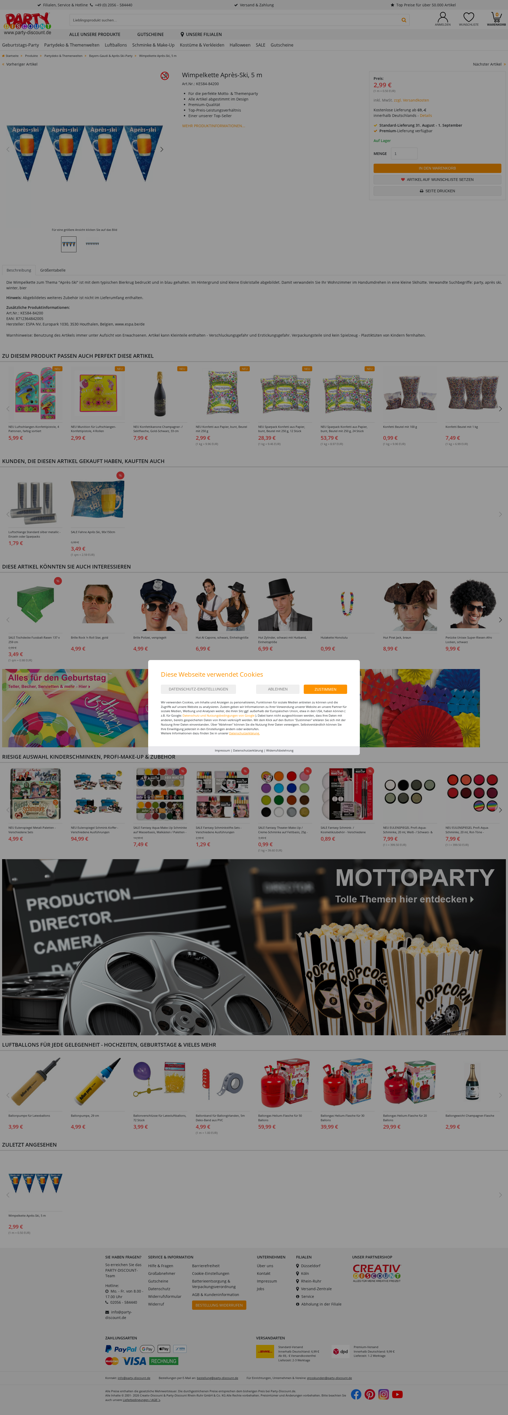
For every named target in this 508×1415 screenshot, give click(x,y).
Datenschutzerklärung (248, 750)
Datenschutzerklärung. (244, 733)
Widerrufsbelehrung (279, 750)
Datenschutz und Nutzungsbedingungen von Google (219, 715)
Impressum (222, 750)
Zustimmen (326, 689)
